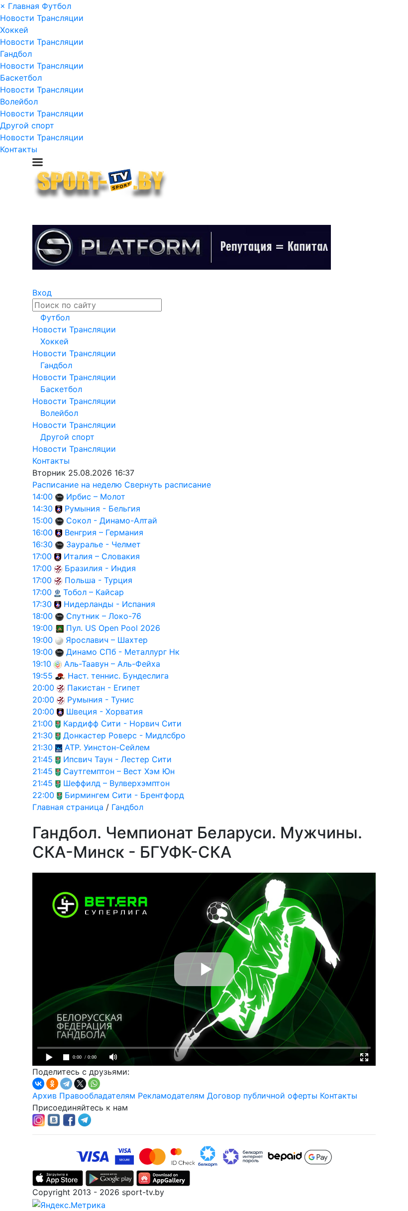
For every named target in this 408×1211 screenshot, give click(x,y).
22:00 (43, 795)
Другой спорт (27, 125)
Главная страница (67, 807)
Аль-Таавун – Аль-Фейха (112, 664)
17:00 (42, 556)
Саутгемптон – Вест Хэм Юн (119, 771)
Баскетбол (21, 78)
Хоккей (14, 30)
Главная (23, 6)
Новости (17, 18)
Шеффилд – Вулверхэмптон (116, 783)
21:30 (42, 735)
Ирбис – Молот (95, 497)
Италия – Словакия (102, 556)
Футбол (56, 6)
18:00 (42, 616)
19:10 (41, 664)
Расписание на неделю (77, 485)
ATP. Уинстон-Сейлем (107, 747)
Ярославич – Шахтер (107, 640)
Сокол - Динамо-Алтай (111, 520)
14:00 (42, 497)
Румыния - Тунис (100, 700)
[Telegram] (66, 1084)
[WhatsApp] (94, 1084)
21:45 (42, 759)
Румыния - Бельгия (102, 508)
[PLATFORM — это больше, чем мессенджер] (181, 247)
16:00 (42, 532)
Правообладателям (97, 1096)
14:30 (42, 508)
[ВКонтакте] (38, 1084)
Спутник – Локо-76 (103, 616)
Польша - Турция (98, 580)
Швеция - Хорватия (104, 711)
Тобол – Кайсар (93, 592)
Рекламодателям (171, 1096)
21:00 (42, 723)
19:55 (42, 676)
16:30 (42, 544)
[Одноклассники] (52, 1084)
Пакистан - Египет (103, 688)
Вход (42, 293)
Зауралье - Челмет (103, 544)
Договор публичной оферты (262, 1096)
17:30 (42, 604)
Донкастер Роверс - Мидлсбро (124, 735)
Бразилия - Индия (100, 568)
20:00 (43, 688)
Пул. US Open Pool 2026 (113, 628)
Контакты (18, 149)
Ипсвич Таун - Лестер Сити (117, 759)
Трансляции (60, 18)
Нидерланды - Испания (109, 604)
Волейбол (19, 101)
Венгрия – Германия (104, 532)
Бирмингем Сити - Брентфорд (124, 795)
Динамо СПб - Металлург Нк (123, 652)
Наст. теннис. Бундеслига (118, 676)
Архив (44, 1096)
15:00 (42, 520)
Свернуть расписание (167, 485)
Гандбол (16, 54)
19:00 (42, 628)
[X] (80, 1084)
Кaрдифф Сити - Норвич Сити (122, 723)
